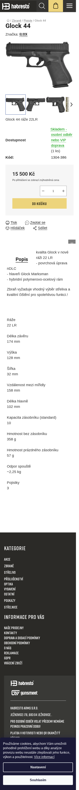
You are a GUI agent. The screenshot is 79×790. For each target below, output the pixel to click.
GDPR (7, 658)
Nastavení (38, 767)
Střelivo (10, 572)
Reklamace (11, 653)
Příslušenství (13, 579)
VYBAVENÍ (10, 589)
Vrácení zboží (13, 663)
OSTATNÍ (9, 594)
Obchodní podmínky (17, 643)
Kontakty (10, 633)
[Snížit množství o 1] (43, 191)
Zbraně (9, 566)
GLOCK (23, 34)
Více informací (44, 757)
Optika (8, 584)
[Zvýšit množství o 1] (63, 191)
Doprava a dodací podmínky (22, 638)
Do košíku (39, 203)
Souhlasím (38, 780)
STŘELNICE (10, 607)
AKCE (7, 559)
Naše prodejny (14, 628)
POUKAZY (9, 600)
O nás (7, 648)
